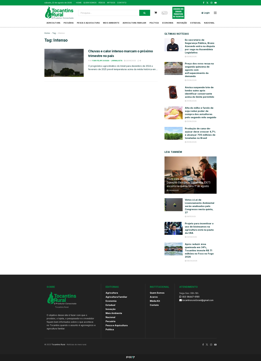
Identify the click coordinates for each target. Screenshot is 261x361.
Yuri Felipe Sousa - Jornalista (107, 61)
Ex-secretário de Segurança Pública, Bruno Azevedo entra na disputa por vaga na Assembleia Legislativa (200, 46)
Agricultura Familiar (134, 23)
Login (206, 12)
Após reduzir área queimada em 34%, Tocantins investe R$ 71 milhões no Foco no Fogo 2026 (199, 250)
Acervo (154, 297)
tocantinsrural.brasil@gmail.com (197, 300)
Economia (167, 23)
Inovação (182, 23)
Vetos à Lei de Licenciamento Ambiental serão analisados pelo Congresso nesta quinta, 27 (199, 206)
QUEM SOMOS (90, 3)
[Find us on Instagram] (211, 3)
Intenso (61, 33)
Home (47, 33)
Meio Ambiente (111, 23)
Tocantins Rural (58, 344)
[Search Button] (144, 13)
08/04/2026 (191, 261)
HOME (79, 3)
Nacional (209, 23)
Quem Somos (157, 293)
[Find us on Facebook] (203, 3)
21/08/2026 (191, 56)
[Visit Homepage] (59, 12)
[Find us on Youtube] (215, 3)
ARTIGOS (111, 3)
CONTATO (121, 3)
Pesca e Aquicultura (88, 23)
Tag (54, 33)
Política (154, 23)
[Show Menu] (215, 13)
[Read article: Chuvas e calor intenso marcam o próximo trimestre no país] (64, 63)
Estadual (195, 23)
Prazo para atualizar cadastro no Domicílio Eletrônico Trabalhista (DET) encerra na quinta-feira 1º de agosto (188, 182)
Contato (154, 305)
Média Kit (155, 301)
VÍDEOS (101, 3)
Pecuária (69, 23)
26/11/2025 (191, 216)
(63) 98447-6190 (191, 296)
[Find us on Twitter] (207, 3)
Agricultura (53, 23)
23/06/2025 (130, 61)
